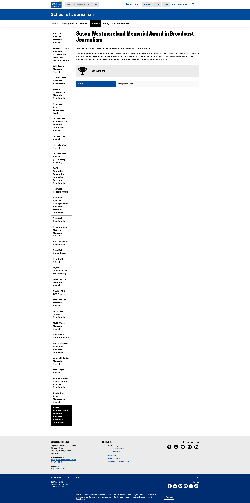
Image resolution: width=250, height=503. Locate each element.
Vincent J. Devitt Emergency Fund (58, 108)
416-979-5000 (58, 487)
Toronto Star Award (59, 146)
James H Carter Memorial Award (61, 361)
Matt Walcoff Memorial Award (59, 326)
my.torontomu (179, 4)
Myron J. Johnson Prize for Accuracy (60, 271)
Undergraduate (69, 24)
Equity (106, 24)
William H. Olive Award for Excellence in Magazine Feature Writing (61, 54)
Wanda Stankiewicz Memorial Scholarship (59, 94)
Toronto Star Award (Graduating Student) (59, 158)
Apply (147, 4)
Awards (96, 24)
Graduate (84, 24)
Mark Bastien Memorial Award (59, 303)
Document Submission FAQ (118, 462)
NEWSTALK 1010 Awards (59, 292)
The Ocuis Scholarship (59, 219)
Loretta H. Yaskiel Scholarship (59, 314)
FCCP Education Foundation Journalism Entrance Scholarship (59, 175)
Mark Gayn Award (58, 371)
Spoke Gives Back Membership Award (59, 397)
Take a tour (111, 455)
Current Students (121, 24)
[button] (132, 4)
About (55, 24)
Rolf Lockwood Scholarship (60, 243)
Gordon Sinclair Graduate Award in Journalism (60, 347)
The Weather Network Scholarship (59, 81)
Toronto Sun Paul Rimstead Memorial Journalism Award (60, 125)
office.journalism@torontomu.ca (63, 460)
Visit (156, 4)
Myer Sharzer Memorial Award (60, 282)
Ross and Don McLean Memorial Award (60, 231)
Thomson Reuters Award (60, 190)
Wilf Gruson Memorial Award (59, 69)
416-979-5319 (56, 462)
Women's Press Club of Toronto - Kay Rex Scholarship (61, 383)
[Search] (96, 4)
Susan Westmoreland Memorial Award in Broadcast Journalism (60, 415)
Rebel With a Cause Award (59, 251)
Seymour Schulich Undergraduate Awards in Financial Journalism (60, 205)
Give (166, 4)
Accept (169, 497)
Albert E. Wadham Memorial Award (57, 38)
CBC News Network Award (61, 336)
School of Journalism (72, 15)
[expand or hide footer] (197, 477)
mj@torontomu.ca (58, 469)
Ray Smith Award (58, 260)
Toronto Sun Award (59, 138)
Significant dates (113, 458)
